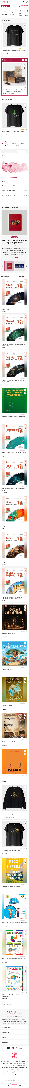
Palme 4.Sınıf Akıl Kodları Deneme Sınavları (13, 963)
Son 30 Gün (5, 151)
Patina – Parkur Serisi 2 (8, 782)
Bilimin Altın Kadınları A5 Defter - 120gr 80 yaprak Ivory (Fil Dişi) (14, 247)
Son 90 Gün (13, 151)
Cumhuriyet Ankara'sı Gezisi (9, 746)
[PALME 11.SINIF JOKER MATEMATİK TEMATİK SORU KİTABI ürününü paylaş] (25, 433)
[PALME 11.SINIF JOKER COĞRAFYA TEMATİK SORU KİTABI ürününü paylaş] (25, 361)
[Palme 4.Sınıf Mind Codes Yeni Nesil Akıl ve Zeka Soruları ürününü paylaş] (25, 975)
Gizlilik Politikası (21, 1068)
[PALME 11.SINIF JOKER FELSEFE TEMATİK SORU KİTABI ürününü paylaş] (25, 289)
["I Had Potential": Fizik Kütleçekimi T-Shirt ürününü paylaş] (24, 28)
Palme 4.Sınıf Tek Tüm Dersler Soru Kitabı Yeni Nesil (14, 927)
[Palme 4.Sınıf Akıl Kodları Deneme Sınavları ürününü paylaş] (25, 939)
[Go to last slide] (23, 20)
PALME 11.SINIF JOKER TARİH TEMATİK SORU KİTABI (14, 566)
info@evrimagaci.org (22, 6)
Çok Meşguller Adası (7, 674)
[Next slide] (25, 20)
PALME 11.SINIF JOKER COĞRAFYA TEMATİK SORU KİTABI (14, 385)
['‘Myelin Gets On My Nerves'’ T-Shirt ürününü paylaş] (25, 831)
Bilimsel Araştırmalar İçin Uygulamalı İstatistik (14, 421)
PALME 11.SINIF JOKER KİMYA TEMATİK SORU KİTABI (14, 530)
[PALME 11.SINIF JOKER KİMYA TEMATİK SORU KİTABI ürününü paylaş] (25, 506)
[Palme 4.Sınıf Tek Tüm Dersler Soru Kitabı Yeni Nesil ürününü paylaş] (25, 903)
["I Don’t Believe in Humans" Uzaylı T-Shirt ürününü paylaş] (25, 107)
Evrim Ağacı (6, 1066)
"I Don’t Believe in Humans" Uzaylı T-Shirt (13, 131)
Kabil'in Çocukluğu (7, 710)
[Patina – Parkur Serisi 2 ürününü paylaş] (25, 759)
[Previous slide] (2, 270)
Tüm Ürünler (22, 281)
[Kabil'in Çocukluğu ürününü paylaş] (25, 686)
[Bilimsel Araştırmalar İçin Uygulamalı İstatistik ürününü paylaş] (25, 397)
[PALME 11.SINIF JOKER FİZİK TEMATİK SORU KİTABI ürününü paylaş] (25, 469)
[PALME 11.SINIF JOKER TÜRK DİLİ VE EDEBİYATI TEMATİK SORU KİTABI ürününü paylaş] (25, 578)
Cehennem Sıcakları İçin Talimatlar (11, 891)
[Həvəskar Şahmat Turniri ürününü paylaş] (25, 614)
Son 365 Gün (21, 151)
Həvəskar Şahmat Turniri (8, 638)
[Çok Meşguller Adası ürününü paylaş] (25, 650)
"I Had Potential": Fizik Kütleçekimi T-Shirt (14, 50)
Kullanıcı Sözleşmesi (13, 1077)
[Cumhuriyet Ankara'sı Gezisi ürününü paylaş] (25, 722)
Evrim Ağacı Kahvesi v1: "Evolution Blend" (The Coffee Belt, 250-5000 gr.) (14, 90)
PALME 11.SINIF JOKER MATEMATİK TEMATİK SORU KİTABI (14, 458)
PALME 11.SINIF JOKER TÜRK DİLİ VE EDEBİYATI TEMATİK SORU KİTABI (12, 602)
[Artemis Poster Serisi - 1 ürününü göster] (20, 271)
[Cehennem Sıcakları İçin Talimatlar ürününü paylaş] (25, 867)
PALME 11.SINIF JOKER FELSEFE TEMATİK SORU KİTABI (13, 313)
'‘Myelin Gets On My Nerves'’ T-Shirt (12, 855)
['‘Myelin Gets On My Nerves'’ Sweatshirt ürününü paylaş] (25, 795)
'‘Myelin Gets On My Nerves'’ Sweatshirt (13, 818)
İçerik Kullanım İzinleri (19, 1070)
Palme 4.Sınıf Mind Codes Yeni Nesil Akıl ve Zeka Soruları (13, 1000)
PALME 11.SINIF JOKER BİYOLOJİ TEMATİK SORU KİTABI (13, 349)
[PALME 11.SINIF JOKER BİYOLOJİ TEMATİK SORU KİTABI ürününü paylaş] (25, 325)
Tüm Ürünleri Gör (6, 1009)
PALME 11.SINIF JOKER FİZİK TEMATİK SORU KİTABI (14, 494)
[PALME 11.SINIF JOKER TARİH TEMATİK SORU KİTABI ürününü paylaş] (25, 542)
